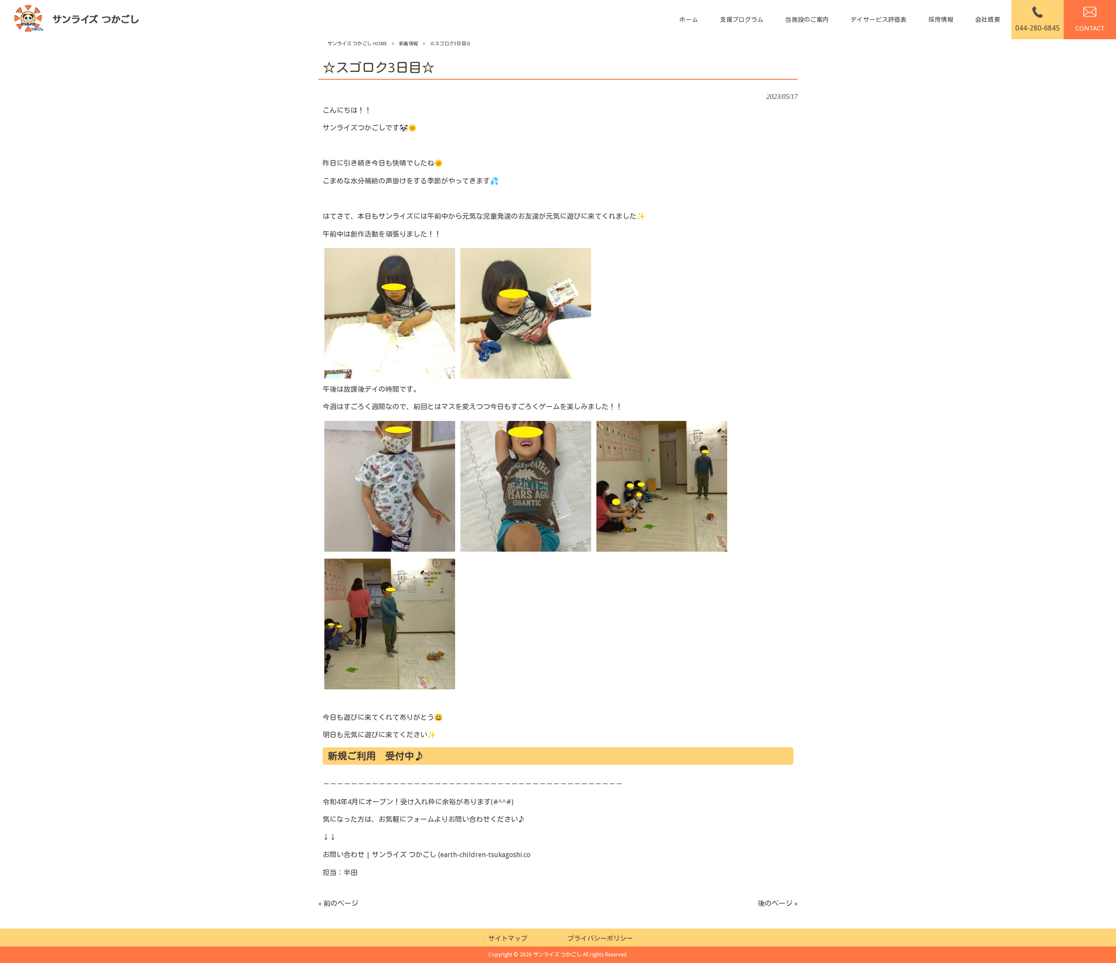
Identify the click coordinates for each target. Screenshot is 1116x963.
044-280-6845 (1037, 28)
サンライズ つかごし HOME (357, 44)
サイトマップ (507, 939)
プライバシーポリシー (600, 939)
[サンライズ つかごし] (76, 20)
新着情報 (408, 44)
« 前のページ (338, 903)
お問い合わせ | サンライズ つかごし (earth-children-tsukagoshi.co (427, 855)
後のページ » (778, 903)
